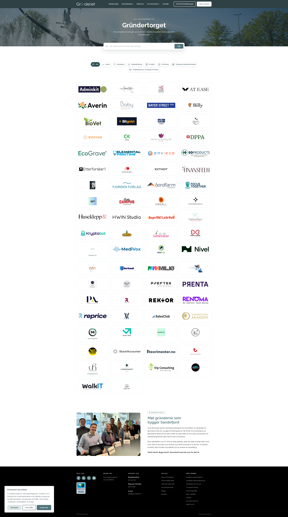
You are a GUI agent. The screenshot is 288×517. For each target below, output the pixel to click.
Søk (178, 46)
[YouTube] (94, 478)
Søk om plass (204, 4)
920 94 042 (132, 480)
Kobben (188, 497)
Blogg (163, 491)
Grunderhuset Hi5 (192, 501)
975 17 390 (131, 487)
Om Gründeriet (152, 4)
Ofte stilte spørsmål (167, 484)
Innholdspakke (127, 4)
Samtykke (14, 507)
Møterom (140, 4)
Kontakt (166, 4)
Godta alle (44, 507)
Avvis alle (29, 507)
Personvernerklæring (205, 514)
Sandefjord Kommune (193, 484)
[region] (29, 499)
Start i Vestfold (191, 494)
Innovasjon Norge (192, 487)
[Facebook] (78, 478)
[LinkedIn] (84, 478)
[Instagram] (89, 478)
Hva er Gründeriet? (167, 477)
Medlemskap (113, 4)
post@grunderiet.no (134, 494)
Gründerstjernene (167, 487)
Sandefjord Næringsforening (195, 480)
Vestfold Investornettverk (194, 477)
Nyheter (164, 494)
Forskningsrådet (191, 491)
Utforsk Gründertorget (185, 4)
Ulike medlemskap (167, 480)
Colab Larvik (190, 504)
